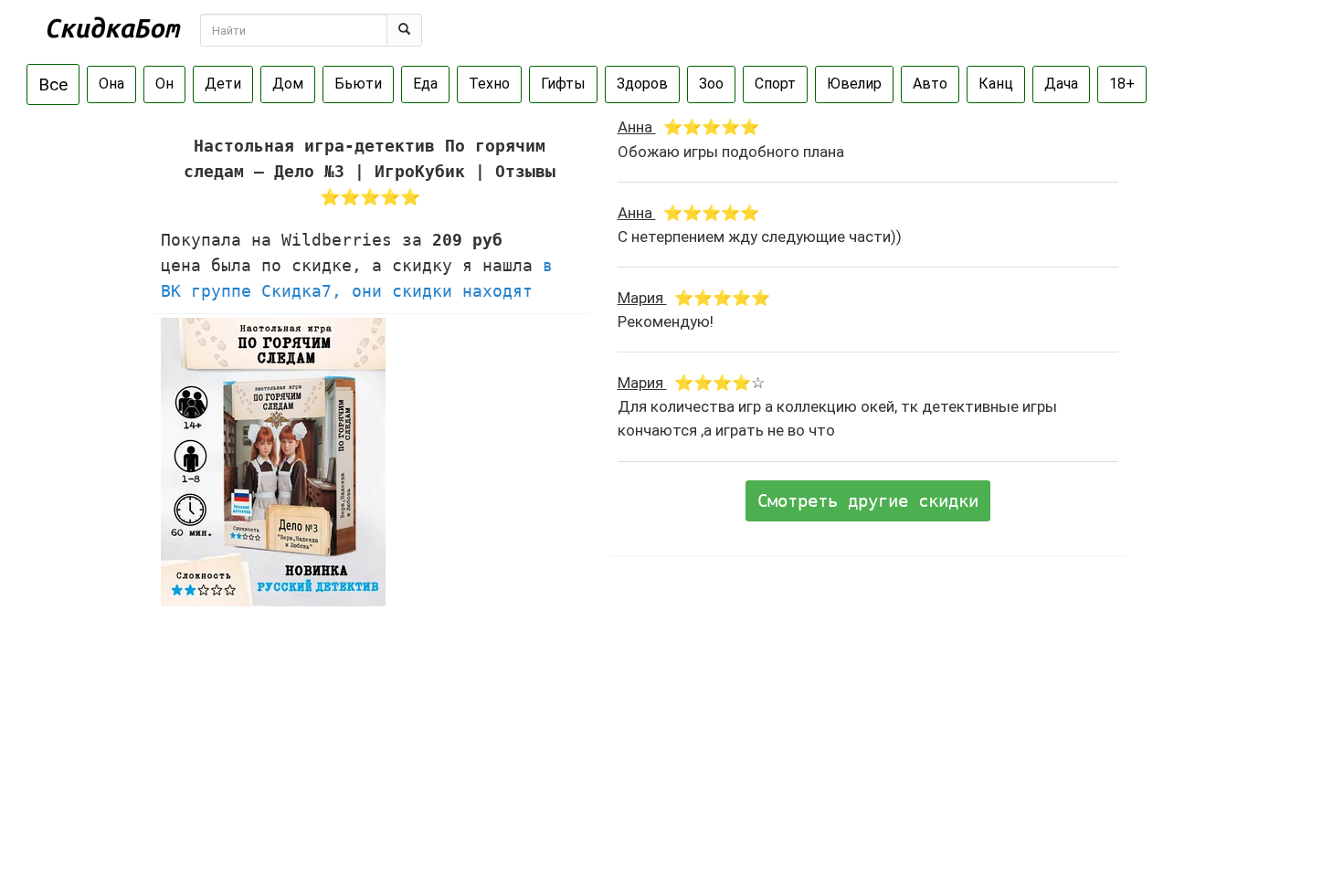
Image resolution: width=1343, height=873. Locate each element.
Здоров (642, 83)
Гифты (563, 83)
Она (111, 83)
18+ (1122, 83)
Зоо (711, 83)
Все (53, 84)
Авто (930, 83)
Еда (425, 83)
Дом (287, 83)
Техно (489, 83)
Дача (1061, 83)
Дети (223, 83)
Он (164, 83)
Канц (995, 83)
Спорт (775, 83)
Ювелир (854, 83)
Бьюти (358, 83)
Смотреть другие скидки (867, 500)
